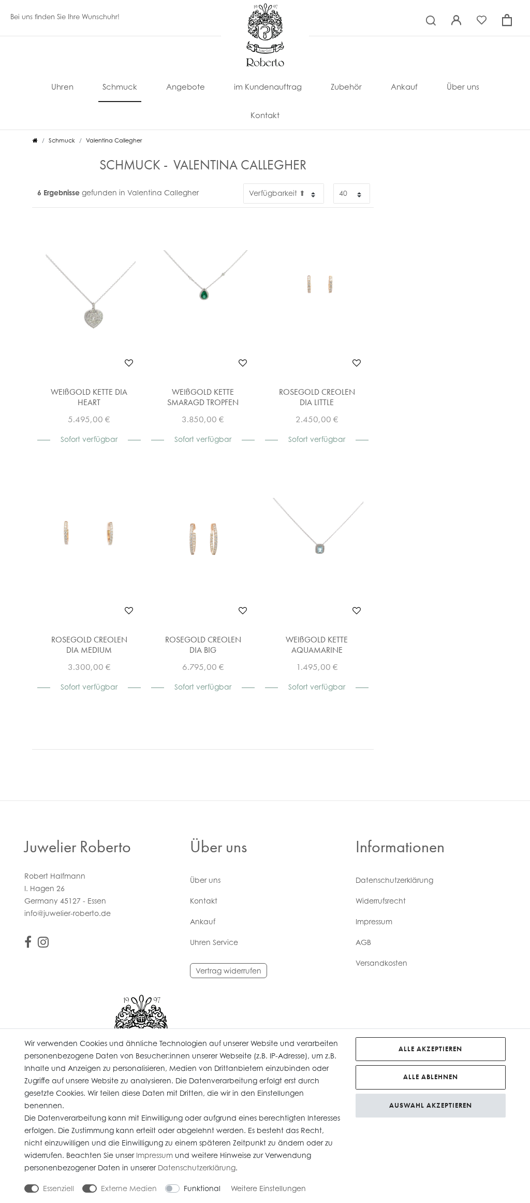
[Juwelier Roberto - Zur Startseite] (265, 13)
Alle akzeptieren (430, 1048)
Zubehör (346, 86)
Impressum (374, 921)
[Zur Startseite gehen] (35, 140)
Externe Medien (129, 1188)
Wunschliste (129, 363)
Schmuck (119, 86)
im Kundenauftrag (268, 86)
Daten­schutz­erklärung (394, 880)
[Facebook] (28, 943)
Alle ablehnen (430, 1076)
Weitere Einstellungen (268, 1188)
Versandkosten (381, 962)
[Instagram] (43, 943)
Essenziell (58, 1188)
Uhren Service (214, 942)
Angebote (185, 86)
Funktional (202, 1188)
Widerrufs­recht (381, 900)
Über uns (463, 86)
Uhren (62, 86)
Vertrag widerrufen (228, 970)
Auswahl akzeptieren (430, 1105)
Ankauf (404, 86)
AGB (363, 942)
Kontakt (265, 115)
